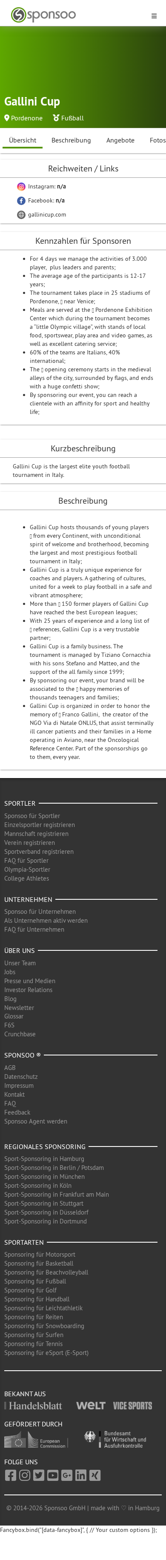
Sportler (20, 803)
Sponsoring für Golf (30, 1290)
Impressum (19, 1085)
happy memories (101, 689)
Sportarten (24, 1242)
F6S (9, 1025)
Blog (10, 999)
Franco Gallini (80, 714)
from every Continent (60, 535)
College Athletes (26, 878)
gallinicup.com (46, 214)
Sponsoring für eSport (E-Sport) (46, 1353)
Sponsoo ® (22, 1055)
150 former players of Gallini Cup (105, 603)
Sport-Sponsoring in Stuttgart (43, 1203)
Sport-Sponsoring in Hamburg (44, 1159)
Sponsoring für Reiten (33, 1317)
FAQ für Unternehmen (34, 929)
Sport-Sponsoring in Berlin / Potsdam (54, 1168)
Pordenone (27, 118)
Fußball (72, 118)
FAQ (10, 1103)
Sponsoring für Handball (36, 1299)
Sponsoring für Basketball (38, 1263)
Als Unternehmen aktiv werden (46, 920)
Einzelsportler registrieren (39, 825)
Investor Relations (28, 990)
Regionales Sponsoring (45, 1146)
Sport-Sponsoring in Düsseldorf (46, 1212)
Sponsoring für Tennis (33, 1344)
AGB (10, 1068)
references (46, 629)
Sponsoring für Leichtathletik (43, 1308)
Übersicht (22, 140)
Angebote (120, 140)
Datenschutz (21, 1076)
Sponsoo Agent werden (35, 1121)
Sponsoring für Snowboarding (44, 1326)
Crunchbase (20, 1034)
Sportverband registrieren (39, 851)
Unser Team (20, 963)
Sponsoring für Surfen (33, 1335)
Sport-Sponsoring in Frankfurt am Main (56, 1194)
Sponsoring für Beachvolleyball (46, 1272)
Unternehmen (28, 899)
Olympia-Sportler (27, 869)
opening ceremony (69, 369)
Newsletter (19, 1008)
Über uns (19, 950)
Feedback (17, 1112)
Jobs (9, 972)
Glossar (13, 1016)
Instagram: (46, 186)
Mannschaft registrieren (36, 834)
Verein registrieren (29, 842)
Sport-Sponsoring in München (44, 1176)
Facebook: (45, 200)
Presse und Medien (29, 981)
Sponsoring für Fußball (35, 1281)
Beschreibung (71, 140)
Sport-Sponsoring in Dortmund (45, 1221)
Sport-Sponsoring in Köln (38, 1185)
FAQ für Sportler (26, 860)
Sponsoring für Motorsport (39, 1254)
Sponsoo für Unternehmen (40, 911)
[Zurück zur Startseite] (78, 15)
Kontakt (14, 1094)
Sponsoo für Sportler (32, 816)
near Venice (79, 301)
